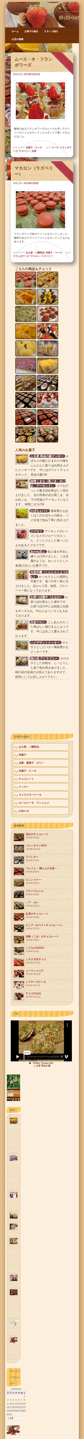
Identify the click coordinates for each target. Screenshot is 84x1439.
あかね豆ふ (37, 551)
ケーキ (55, 147)
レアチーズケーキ (36, 983)
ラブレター (32, 858)
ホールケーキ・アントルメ (34, 802)
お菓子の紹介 (31, 31)
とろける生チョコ (36, 961)
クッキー (24, 786)
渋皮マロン (37, 622)
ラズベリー (24, 151)
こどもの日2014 (35, 949)
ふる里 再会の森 (42, 1065)
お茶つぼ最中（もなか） (46, 597)
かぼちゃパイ (39, 510)
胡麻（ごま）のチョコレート (42, 938)
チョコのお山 (33, 995)
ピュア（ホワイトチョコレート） (45, 927)
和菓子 (22, 754)
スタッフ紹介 (51, 31)
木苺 (34, 151)
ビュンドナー (33, 881)
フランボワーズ (21, 256)
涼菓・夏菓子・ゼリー (31, 762)
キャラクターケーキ (30, 794)
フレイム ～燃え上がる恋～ (41, 870)
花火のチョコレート (37, 836)
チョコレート (26, 778)
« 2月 (10, 1418)
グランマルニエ (35, 893)
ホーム (15, 31)
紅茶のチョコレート (37, 915)
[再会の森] (13, 1100)
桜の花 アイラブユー (44, 658)
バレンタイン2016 (36, 847)
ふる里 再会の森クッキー (46, 456)
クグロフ (36, 531)
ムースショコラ (35, 972)
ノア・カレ (32, 904)
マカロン (35, 256)
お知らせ (24, 810)
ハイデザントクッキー (45, 642)
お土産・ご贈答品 (35, 252)
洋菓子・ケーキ (34, 147)
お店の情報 (17, 39)
